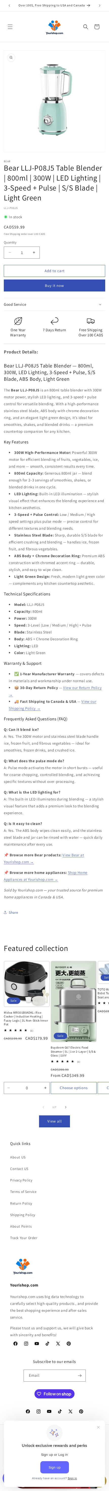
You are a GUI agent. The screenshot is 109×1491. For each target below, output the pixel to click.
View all (54, 1121)
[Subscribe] (79, 1376)
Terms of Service (23, 1191)
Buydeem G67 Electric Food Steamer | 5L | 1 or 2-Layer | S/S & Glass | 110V (73, 1051)
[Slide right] (65, 1107)
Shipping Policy (22, 1215)
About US (18, 1157)
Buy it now (54, 285)
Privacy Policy (21, 1180)
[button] (10, 26)
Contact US (19, 1168)
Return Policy (21, 1203)
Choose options (74, 1087)
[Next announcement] (99, 5)
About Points (21, 1226)
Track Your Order (24, 1237)
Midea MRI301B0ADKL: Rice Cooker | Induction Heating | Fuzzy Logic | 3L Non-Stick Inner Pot (26, 1018)
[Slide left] (43, 1107)
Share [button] (13, 912)
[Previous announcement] (9, 5)
